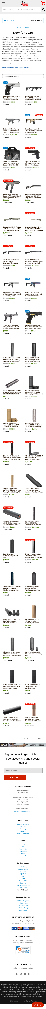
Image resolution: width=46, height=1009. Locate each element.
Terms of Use (23, 905)
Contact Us (23, 910)
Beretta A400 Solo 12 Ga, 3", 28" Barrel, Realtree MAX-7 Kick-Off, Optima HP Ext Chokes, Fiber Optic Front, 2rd (34, 230)
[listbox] (16, 76)
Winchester (23, 881)
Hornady (23, 871)
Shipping (23, 829)
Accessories (23, 851)
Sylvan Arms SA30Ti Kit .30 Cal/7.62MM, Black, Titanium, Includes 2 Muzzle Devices (12, 622)
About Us (23, 827)
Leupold (23, 883)
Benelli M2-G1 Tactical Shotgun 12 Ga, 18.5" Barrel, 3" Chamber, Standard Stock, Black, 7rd (34, 262)
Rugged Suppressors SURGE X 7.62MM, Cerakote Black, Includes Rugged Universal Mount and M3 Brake (33, 525)
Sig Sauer (23, 874)
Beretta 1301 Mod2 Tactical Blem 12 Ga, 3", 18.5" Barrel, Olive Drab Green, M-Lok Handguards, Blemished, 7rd (12, 230)
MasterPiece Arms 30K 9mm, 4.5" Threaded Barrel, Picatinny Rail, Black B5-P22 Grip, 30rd (12, 197)
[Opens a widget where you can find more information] (37, 1005)
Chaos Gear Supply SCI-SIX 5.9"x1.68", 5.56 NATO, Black (33, 653)
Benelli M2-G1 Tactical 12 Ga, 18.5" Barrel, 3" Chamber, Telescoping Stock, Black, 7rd (11, 262)
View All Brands (23, 890)
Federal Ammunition (23, 885)
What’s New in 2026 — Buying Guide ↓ (15, 67)
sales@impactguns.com (23, 811)
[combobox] (21, 9)
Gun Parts (23, 849)
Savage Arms (23, 869)
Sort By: (6, 76)
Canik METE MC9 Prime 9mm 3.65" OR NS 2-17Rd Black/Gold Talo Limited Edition (33, 327)
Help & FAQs (23, 903)
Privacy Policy (23, 908)
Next (40, 739)
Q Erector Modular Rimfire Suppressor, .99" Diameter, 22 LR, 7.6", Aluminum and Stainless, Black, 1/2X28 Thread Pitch (12, 459)
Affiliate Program (23, 833)
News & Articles (23, 824)
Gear (23, 854)
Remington (23, 888)
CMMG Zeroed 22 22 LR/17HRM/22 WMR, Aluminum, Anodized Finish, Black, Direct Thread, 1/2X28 (34, 492)
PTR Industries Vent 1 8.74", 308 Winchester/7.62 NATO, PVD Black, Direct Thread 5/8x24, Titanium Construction (34, 459)
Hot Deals (23, 856)
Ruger (23, 876)
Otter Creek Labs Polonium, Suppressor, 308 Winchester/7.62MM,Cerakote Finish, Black (12, 557)
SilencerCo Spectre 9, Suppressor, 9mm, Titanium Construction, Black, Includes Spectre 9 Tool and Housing (33, 590)
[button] (23, 20)
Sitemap (23, 831)
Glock (23, 878)
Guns (23, 844)
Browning (23, 867)
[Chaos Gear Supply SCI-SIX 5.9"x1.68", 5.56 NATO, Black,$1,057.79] (34, 644)
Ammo (23, 847)
